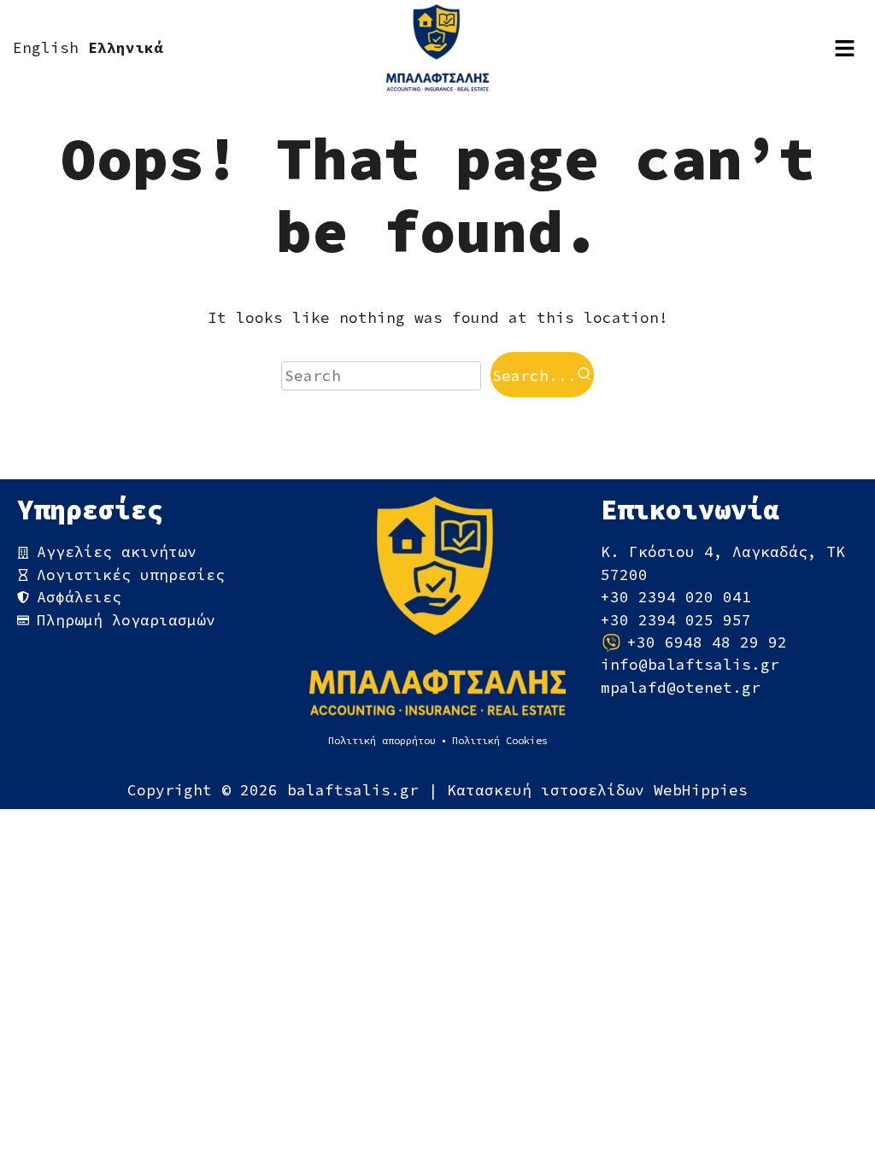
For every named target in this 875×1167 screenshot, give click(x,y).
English (46, 47)
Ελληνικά (125, 47)
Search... (534, 376)
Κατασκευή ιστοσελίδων (550, 790)
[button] (845, 48)
